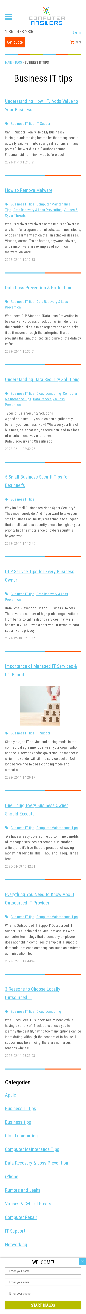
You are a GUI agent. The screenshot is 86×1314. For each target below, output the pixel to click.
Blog (18, 62)
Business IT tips (22, 123)
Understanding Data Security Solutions (42, 379)
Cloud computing (48, 393)
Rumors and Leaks (22, 1190)
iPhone (11, 1176)
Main (8, 62)
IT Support (44, 123)
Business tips (18, 1122)
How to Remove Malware (28, 190)
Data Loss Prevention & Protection (38, 287)
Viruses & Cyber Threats (28, 1204)
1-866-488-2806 (19, 31)
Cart (77, 42)
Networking (16, 1244)
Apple (10, 1095)
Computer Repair (21, 1217)
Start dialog (43, 1305)
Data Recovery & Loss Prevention (37, 209)
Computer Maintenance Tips (57, 827)
